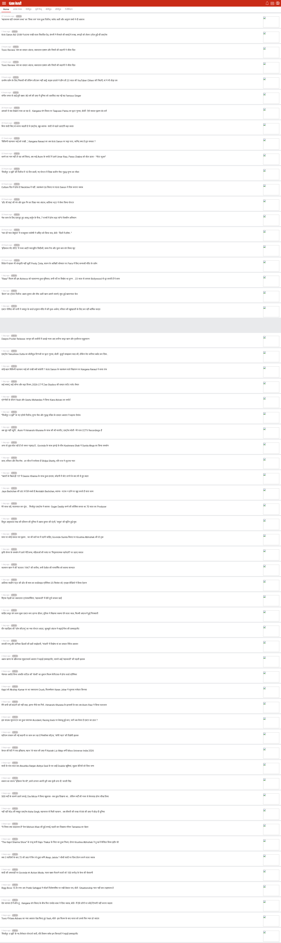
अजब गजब (17, 9)
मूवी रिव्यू (38, 9)
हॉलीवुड (58, 9)
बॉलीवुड (48, 9)
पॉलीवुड (28, 9)
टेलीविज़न (69, 9)
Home (6, 9)
